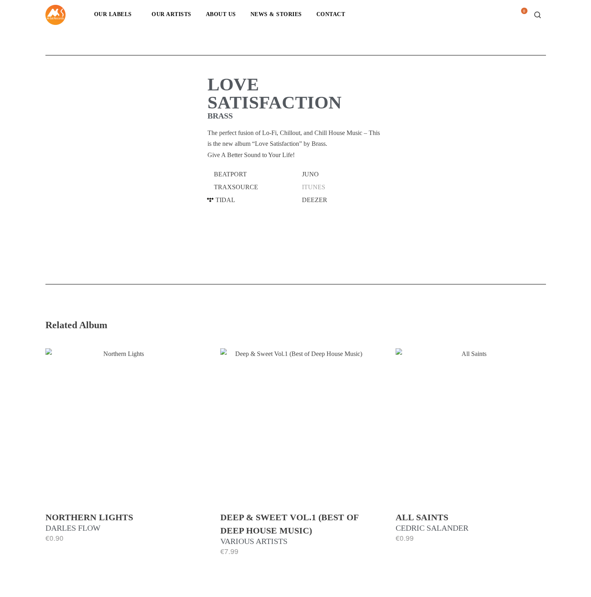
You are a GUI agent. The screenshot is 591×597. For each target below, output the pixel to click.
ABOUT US (221, 14)
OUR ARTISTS (171, 14)
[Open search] (537, 14)
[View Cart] (521, 17)
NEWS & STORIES (276, 14)
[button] (251, 174)
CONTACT (330, 14)
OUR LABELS (113, 14)
